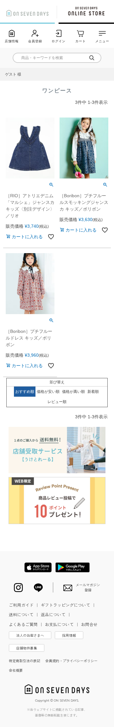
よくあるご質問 (26, 624)
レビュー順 (57, 402)
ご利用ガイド (24, 605)
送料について (24, 614)
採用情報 (69, 635)
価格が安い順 (48, 391)
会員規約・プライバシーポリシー (71, 660)
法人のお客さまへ (30, 635)
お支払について (62, 624)
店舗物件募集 (26, 647)
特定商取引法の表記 (24, 660)
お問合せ (89, 624)
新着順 (93, 391)
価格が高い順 (73, 391)
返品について (56, 614)
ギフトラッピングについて (68, 605)
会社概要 (16, 670)
